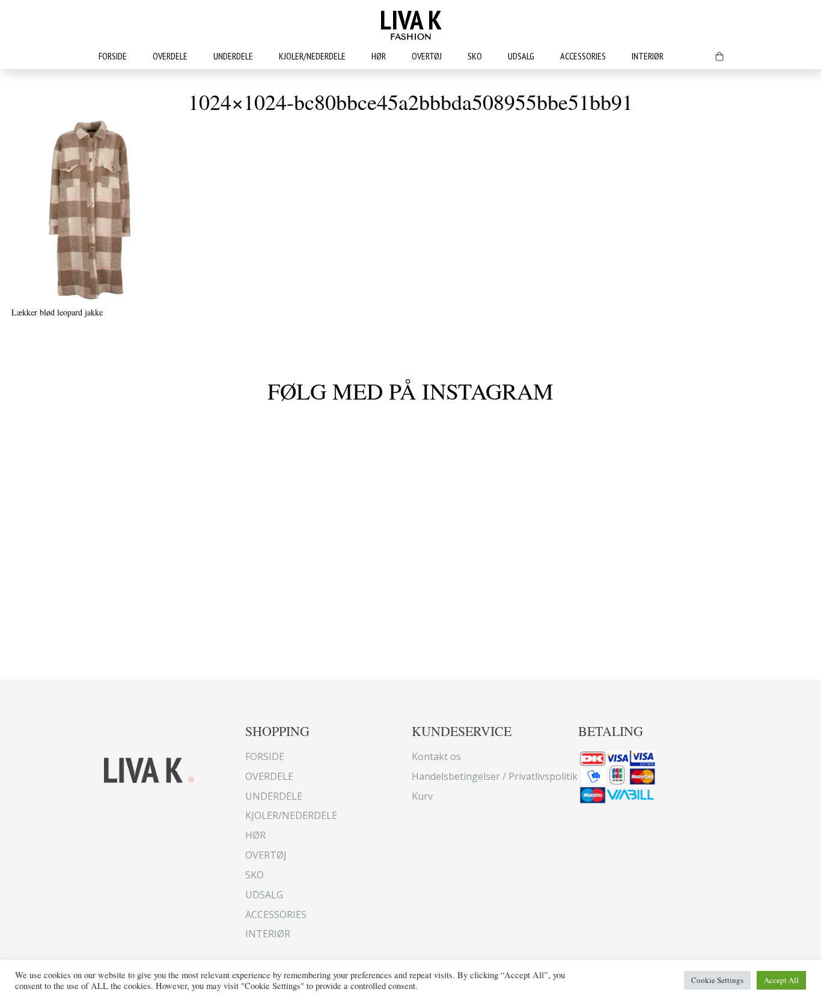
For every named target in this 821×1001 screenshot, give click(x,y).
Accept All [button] (781, 980)
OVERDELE (170, 56)
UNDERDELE (233, 56)
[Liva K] (149, 768)
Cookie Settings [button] (717, 980)
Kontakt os (436, 756)
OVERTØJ (427, 56)
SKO (475, 56)
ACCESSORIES (583, 56)
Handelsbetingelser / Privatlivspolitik (495, 776)
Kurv (422, 796)
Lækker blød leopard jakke (57, 312)
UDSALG (521, 56)
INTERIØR (648, 56)
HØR (378, 56)
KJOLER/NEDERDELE (312, 56)
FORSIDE (113, 56)
